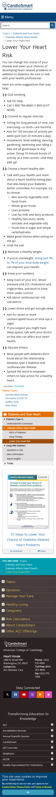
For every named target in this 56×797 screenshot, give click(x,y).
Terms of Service (43, 787)
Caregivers (14, 610)
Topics (6, 33)
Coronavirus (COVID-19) (16, 398)
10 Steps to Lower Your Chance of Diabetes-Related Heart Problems (28, 539)
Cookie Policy (9, 787)
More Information (15, 454)
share (43, 551)
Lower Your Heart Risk (19, 441)
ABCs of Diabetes (17, 432)
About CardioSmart (20, 625)
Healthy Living (11, 402)
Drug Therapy (15, 436)
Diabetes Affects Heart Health (21, 428)
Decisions (13, 590)
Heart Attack (11, 405)
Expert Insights (14, 458)
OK (28, 792)
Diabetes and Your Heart (24, 414)
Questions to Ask (15, 450)
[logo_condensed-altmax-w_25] (28, 644)
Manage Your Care (19, 596)
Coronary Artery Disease (16, 395)
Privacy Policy (23, 787)
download (17, 551)
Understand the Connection (20, 423)
